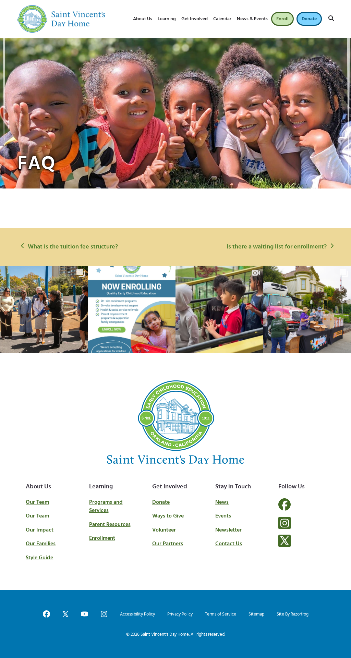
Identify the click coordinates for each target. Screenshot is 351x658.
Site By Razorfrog (292, 614)
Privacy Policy (180, 614)
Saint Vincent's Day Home (165, 634)
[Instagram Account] (284, 523)
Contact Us (228, 543)
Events (223, 516)
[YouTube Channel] (84, 614)
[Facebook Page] (284, 508)
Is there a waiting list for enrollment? (276, 247)
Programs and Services (106, 506)
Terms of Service (220, 614)
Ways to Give (168, 516)
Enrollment (102, 538)
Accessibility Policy (137, 614)
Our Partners (167, 543)
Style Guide (39, 557)
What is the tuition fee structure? (72, 247)
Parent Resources (110, 524)
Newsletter (228, 530)
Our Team (37, 502)
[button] (331, 19)
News (222, 502)
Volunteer (164, 530)
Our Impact (39, 530)
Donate (161, 502)
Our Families (41, 543)
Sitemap (256, 614)
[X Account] (284, 541)
